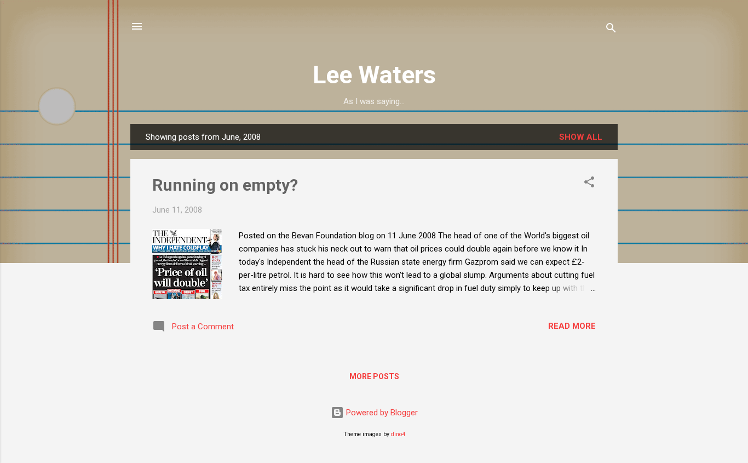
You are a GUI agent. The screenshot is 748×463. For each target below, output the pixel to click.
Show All (580, 137)
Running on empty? (225, 185)
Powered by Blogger (381, 413)
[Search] (611, 30)
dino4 (398, 434)
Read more (572, 326)
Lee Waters (374, 74)
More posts (374, 376)
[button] (589, 183)
